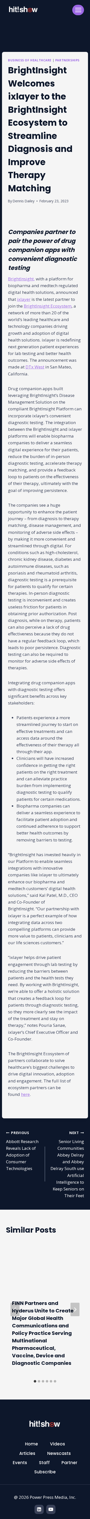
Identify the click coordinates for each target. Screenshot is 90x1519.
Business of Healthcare (30, 60)
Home (31, 1444)
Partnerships (67, 60)
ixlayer (23, 299)
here (25, 1094)
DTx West (35, 367)
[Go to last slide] (15, 1309)
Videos (57, 1444)
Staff (44, 1463)
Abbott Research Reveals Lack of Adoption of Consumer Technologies (22, 1150)
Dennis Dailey (23, 201)
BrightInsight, (21, 279)
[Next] (75, 1309)
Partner (69, 1463)
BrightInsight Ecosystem (48, 306)
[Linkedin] (39, 1509)
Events (20, 1463)
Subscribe (45, 1472)
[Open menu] (78, 10)
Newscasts (59, 1453)
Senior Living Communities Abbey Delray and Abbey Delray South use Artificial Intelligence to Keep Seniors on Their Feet (67, 1164)
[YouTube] (51, 1509)
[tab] (35, 1381)
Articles (27, 1453)
